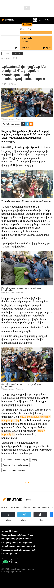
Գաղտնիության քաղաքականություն (18, 546)
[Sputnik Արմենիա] (8, 20)
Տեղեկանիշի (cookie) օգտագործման (18, 549)
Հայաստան (7, 459)
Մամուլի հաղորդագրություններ (16, 538)
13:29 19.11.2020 (8, 84)
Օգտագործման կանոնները (14, 534)
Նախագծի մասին (9, 531)
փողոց (34, 459)
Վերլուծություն (41, 507)
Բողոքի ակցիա (9, 465)
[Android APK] (9, 561)
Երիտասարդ (23, 465)
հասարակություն (21, 459)
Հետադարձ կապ (9, 553)
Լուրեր (4, 507)
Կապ (30, 534)
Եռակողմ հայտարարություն (14, 470)
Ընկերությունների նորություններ (16, 542)
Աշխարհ (26, 507)
